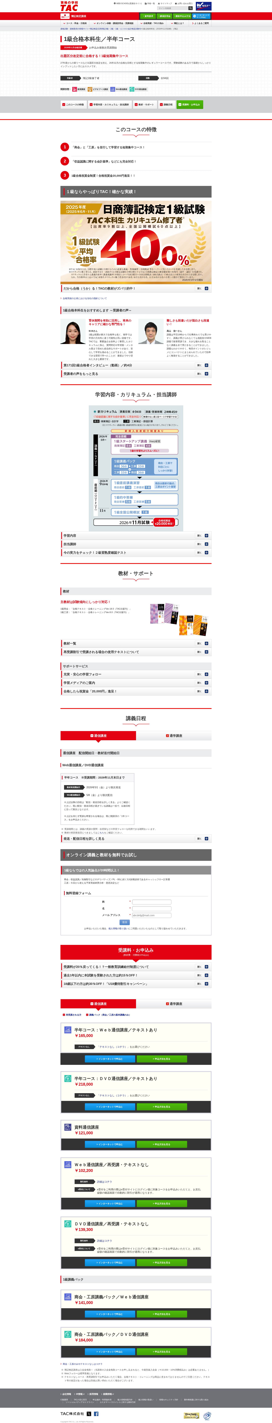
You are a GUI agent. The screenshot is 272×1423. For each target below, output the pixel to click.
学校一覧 (151, 3)
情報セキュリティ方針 (168, 1400)
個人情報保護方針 (125, 1400)
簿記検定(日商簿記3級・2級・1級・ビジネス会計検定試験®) (115, 29)
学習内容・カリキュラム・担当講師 (111, 104)
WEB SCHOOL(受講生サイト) (129, 3)
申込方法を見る (162, 1059)
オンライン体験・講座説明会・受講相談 (115, 23)
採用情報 (93, 1394)
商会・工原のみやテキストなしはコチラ (82, 1364)
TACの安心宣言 (80, 1400)
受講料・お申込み (191, 104)
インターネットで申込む (111, 1059)
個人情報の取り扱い (118, 928)
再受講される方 (73, 1015)
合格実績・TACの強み (153, 23)
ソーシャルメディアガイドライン (80, 1402)
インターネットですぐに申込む (203, 16)
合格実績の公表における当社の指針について (85, 298)
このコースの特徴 (75, 104)
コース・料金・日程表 (76, 23)
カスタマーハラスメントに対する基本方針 (118, 1402)
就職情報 (107, 1394)
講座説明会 (165, 16)
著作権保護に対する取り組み (196, 1400)
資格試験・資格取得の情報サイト (74, 29)
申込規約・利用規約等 (102, 1400)
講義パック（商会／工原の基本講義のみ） (110, 1015)
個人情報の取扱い (145, 1400)
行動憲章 (64, 1400)
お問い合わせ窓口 (185, 3)
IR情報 (79, 1394)
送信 (124, 922)
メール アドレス (116, 915)
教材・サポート (146, 104)
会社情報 (66, 1394)
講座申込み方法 (183, 16)
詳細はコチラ (104, 1181)
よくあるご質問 (201, 23)
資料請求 (149, 16)
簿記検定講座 (78, 16)
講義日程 (168, 104)
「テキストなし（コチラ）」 (113, 1046)
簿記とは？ (179, 23)
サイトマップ (166, 3)
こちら (100, 832)
